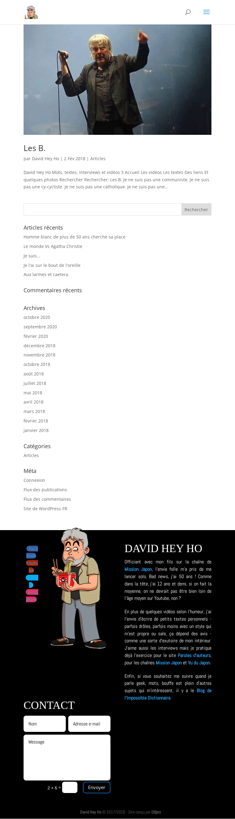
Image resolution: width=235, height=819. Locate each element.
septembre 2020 (40, 327)
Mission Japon (138, 569)
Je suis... (32, 256)
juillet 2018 (35, 383)
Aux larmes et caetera (46, 274)
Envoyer (96, 787)
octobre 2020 (37, 317)
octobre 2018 (37, 364)
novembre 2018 (39, 355)
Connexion (34, 480)
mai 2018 (33, 393)
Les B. (35, 147)
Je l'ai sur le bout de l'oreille (52, 265)
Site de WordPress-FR (45, 508)
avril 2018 (33, 402)
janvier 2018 (36, 430)
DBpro (156, 812)
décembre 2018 (39, 346)
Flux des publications (45, 490)
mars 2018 (34, 411)
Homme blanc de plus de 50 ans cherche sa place (74, 237)
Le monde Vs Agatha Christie (53, 246)
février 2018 (36, 421)
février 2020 (36, 336)
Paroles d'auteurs (194, 655)
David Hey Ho (45, 158)
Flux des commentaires (47, 499)
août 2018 (34, 374)
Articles (98, 158)
